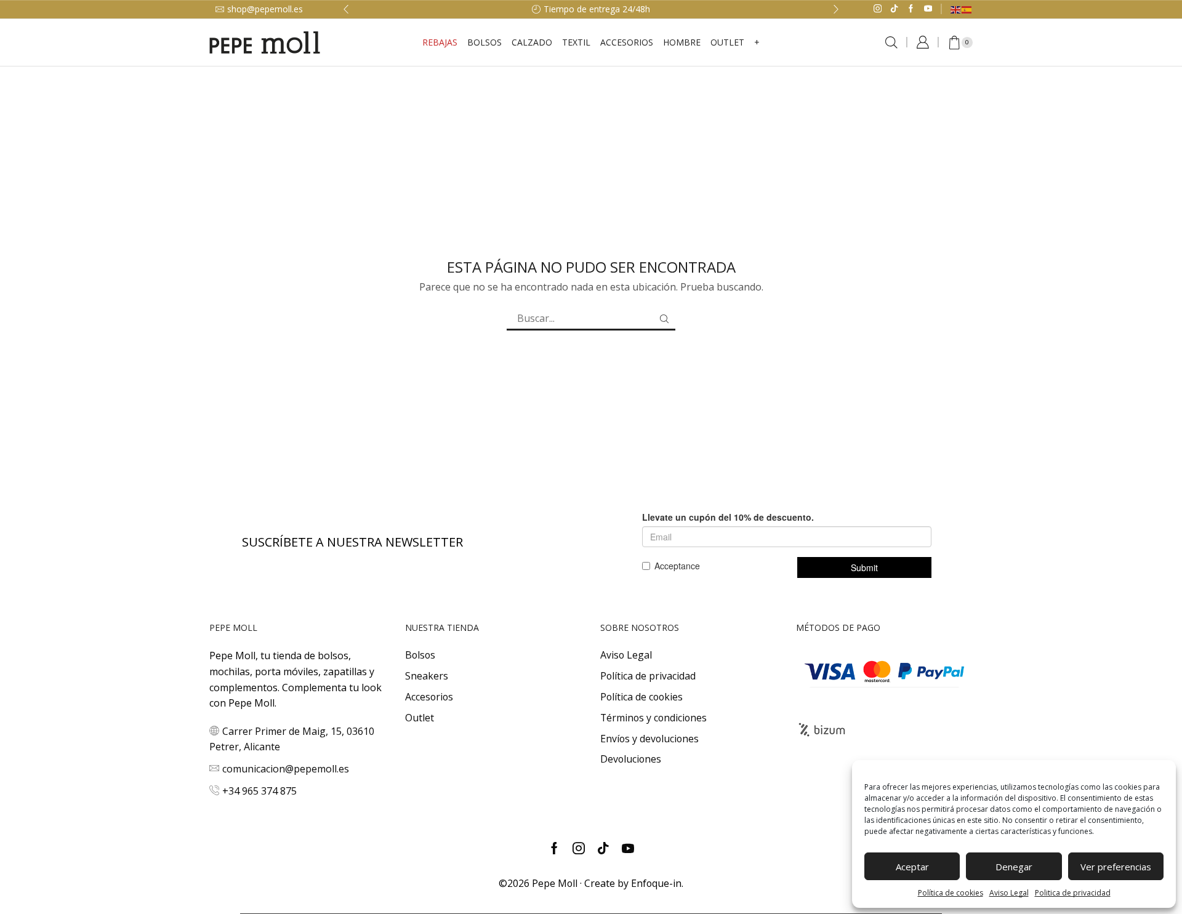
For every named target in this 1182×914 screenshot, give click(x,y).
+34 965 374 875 (259, 791)
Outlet (419, 717)
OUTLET (727, 42)
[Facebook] (911, 9)
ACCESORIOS (626, 42)
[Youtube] (928, 9)
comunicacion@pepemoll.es (285, 769)
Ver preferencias (1115, 866)
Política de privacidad (648, 676)
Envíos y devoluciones (649, 738)
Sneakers (426, 676)
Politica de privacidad (1073, 893)
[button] (346, 9)
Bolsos (484, 42)
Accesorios (429, 697)
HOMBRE (682, 42)
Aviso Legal (1009, 893)
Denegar (1013, 866)
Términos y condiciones (653, 717)
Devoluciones (630, 759)
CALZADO (532, 42)
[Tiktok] (894, 9)
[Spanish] (967, 9)
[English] (956, 9)
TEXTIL (576, 42)
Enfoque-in (656, 883)
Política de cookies (950, 893)
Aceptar (912, 866)
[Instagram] (878, 9)
